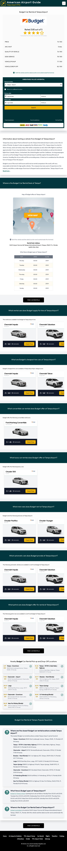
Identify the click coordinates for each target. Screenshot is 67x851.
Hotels (28, 839)
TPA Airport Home (29, 836)
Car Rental (40, 836)
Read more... (6, 171)
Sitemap (47, 839)
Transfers (54, 836)
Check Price (29, 344)
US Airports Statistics (15, 836)
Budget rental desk (16, 810)
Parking (61, 836)
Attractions (20, 839)
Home (5, 836)
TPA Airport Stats (37, 839)
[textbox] (34, 85)
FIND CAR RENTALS (33, 300)
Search (33, 108)
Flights (48, 836)
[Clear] (61, 85)
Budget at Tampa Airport (18, 793)
